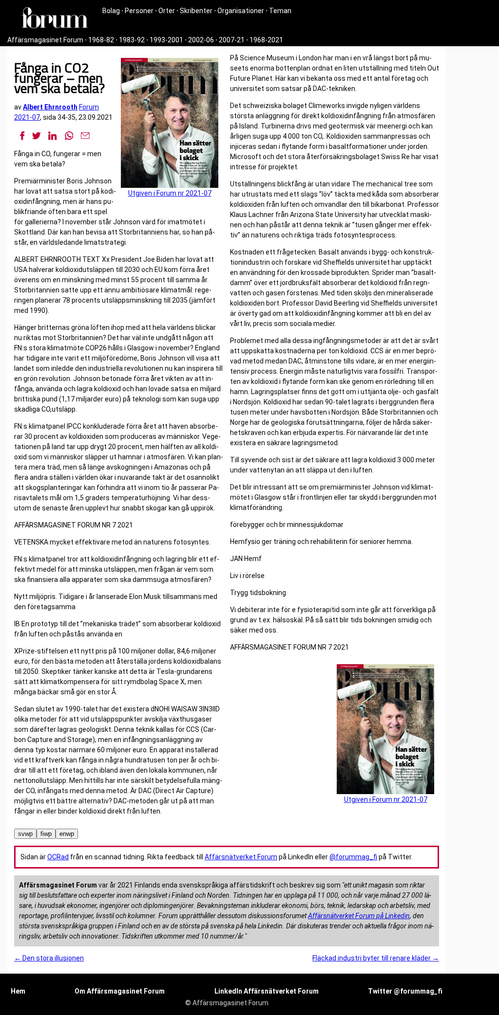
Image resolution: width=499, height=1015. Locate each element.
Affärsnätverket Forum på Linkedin (359, 916)
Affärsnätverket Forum (241, 857)
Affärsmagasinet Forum (45, 40)
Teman (280, 11)
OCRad (58, 857)
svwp (25, 833)
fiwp (46, 833)
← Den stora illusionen (49, 958)
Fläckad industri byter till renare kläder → (375, 958)
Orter (166, 11)
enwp (66, 833)
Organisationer (240, 11)
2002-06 (201, 40)
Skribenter (196, 11)
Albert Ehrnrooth (50, 107)
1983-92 (132, 40)
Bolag (111, 11)
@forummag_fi (353, 857)
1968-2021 (266, 40)
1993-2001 (166, 40)
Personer (139, 11)
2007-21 (232, 40)
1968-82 (101, 40)
